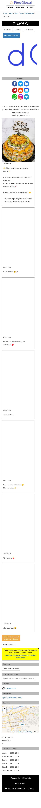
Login (31, 788)
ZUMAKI (21, 724)
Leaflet (13, 732)
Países (30, 7)
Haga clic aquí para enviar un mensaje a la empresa (18, 678)
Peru (10, 13)
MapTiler (19, 732)
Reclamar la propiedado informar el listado (11, 638)
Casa (11, 7)
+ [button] (4, 708)
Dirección (8, 29)
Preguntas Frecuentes (15, 788)
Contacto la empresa (12, 35)
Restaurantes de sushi (11, 669)
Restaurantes (29, 13)
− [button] (4, 711)
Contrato (27, 778)
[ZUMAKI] (21, 720)
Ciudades (20, 7)
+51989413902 (10, 688)
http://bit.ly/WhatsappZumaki (12, 698)
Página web (29, 29)
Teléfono (18, 29)
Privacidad (21, 783)
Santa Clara (18, 13)
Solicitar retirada (8, 644)
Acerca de (15, 778)
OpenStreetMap (28, 732)
